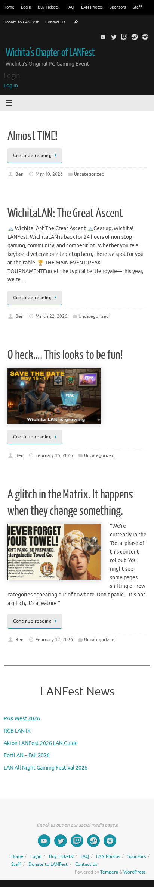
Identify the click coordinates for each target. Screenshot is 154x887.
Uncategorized (89, 174)
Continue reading (32, 156)
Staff (137, 7)
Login (26, 7)
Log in (11, 85)
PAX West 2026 (22, 718)
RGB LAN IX (17, 731)
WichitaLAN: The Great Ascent (65, 213)
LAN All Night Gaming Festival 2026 (45, 768)
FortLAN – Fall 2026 (27, 755)
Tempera (109, 872)
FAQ (70, 7)
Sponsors (118, 7)
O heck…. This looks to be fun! (65, 355)
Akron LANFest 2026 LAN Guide (41, 743)
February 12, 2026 (54, 640)
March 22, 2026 (51, 316)
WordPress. (135, 872)
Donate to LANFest (20, 22)
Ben (19, 174)
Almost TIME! (32, 136)
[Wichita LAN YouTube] (103, 37)
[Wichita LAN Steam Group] (134, 37)
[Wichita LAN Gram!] (145, 37)
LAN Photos (92, 7)
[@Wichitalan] (113, 37)
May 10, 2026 (49, 174)
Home (8, 7)
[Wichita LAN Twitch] (124, 37)
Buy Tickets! (49, 7)
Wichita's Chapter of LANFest (50, 53)
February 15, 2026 (54, 455)
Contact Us (55, 22)
